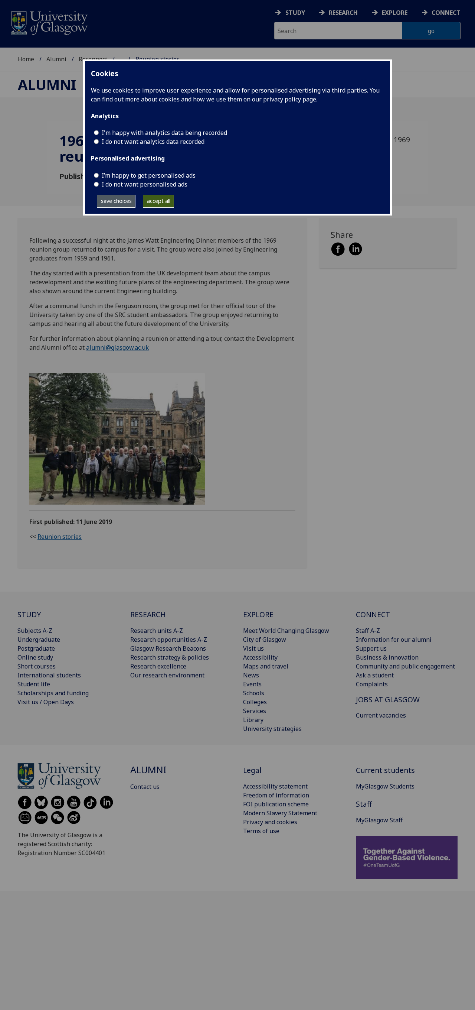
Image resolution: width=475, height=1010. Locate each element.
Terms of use (261, 831)
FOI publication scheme (276, 804)
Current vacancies (381, 715)
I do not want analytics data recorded (153, 141)
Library (253, 720)
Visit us (253, 648)
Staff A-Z (368, 631)
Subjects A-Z (34, 631)
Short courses (36, 666)
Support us (371, 648)
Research (343, 13)
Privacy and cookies (270, 822)
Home (26, 59)
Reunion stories (59, 536)
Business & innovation (387, 657)
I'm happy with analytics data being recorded (164, 133)
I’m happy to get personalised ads (149, 175)
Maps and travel (265, 666)
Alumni (56, 59)
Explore (394, 13)
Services (254, 711)
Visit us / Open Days (45, 702)
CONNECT (373, 614)
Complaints (372, 684)
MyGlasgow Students (385, 786)
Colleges (255, 702)
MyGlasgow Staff (379, 820)
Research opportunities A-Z (168, 639)
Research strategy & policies (169, 657)
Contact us (145, 787)
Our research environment (167, 675)
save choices (116, 200)
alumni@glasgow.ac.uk (117, 347)
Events (252, 684)
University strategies (272, 729)
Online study (35, 657)
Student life (33, 684)
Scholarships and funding (53, 693)
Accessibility (260, 657)
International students (49, 675)
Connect (446, 13)
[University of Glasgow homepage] (49, 22)
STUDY (29, 614)
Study (295, 13)
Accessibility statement (275, 786)
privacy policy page (289, 99)
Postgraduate (36, 648)
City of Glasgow (264, 639)
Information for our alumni (394, 639)
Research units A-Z (156, 631)
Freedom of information (276, 795)
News (251, 675)
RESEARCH (148, 614)
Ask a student (375, 675)
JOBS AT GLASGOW (388, 700)
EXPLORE (258, 614)
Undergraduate (38, 639)
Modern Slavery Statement (280, 813)
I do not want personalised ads (144, 184)
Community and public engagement (405, 666)
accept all (158, 200)
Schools (253, 693)
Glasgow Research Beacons (168, 648)
